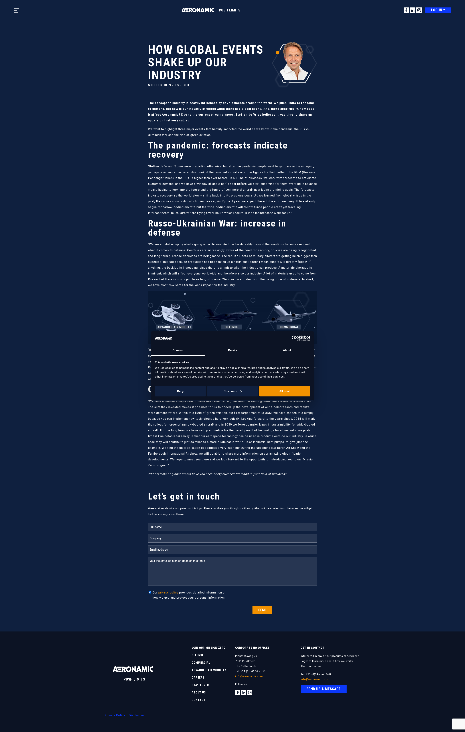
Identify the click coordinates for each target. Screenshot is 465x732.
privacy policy (168, 592)
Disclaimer (136, 715)
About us (199, 692)
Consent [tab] (178, 350)
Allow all (284, 391)
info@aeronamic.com (249, 676)
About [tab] (287, 350)
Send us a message (323, 689)
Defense (198, 655)
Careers (198, 677)
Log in (436, 10)
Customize (230, 391)
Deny (180, 391)
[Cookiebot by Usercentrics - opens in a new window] (294, 338)
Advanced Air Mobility (209, 670)
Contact (198, 700)
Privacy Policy (114, 715)
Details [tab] (232, 350)
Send (262, 610)
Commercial (201, 662)
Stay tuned (200, 685)
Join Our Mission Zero (208, 647)
